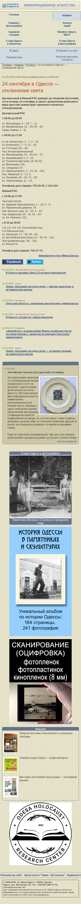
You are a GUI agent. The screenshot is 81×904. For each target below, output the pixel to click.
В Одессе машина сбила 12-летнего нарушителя (36, 272)
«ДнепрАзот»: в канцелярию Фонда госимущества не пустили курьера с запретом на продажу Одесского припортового (39, 334)
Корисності (74, 875)
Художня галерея (14, 33)
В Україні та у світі (67, 50)
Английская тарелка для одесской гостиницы (35, 372)
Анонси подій (67, 24)
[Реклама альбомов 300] (40, 635)
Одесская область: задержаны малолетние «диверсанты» (42, 303)
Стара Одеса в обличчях (14, 42)
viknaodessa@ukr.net (14, 887)
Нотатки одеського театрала (67, 58)
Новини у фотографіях (14, 24)
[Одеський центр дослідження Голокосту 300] (40, 864)
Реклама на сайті (11, 875)
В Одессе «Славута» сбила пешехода (29, 317)
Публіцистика (14, 57)
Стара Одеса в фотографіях (67, 42)
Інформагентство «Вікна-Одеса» (59, 255)
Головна (14, 14)
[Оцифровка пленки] (40, 723)
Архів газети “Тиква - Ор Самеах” (44, 875)
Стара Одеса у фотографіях (40, 453)
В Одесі (14, 50)
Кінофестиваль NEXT (67, 33)
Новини (66, 15)
